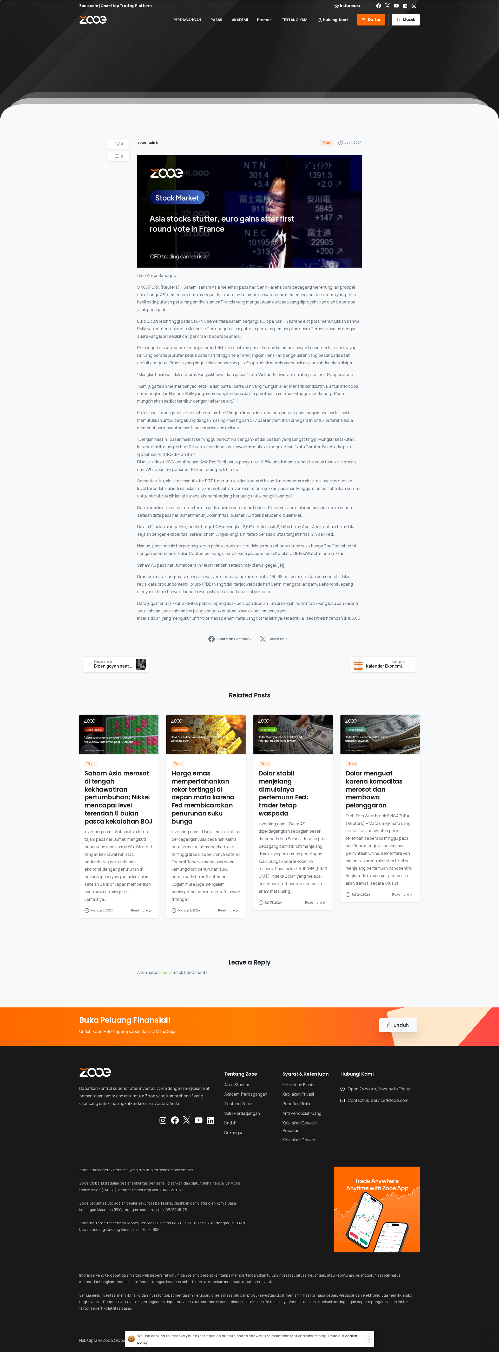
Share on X (278, 639)
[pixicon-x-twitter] (187, 1120)
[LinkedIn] (405, 5)
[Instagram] (414, 5)
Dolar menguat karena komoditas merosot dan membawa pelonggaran (374, 789)
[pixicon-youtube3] (199, 1120)
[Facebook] (378, 5)
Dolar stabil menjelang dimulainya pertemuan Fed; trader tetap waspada (283, 793)
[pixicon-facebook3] (175, 1120)
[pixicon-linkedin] (210, 1120)
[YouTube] (396, 5)
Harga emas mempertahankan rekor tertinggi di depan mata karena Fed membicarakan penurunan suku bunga (203, 797)
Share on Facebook (234, 639)
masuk (165, 972)
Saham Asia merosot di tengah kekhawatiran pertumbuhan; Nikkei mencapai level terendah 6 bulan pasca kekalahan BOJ (118, 797)
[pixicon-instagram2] (163, 1120)
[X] (387, 5)
